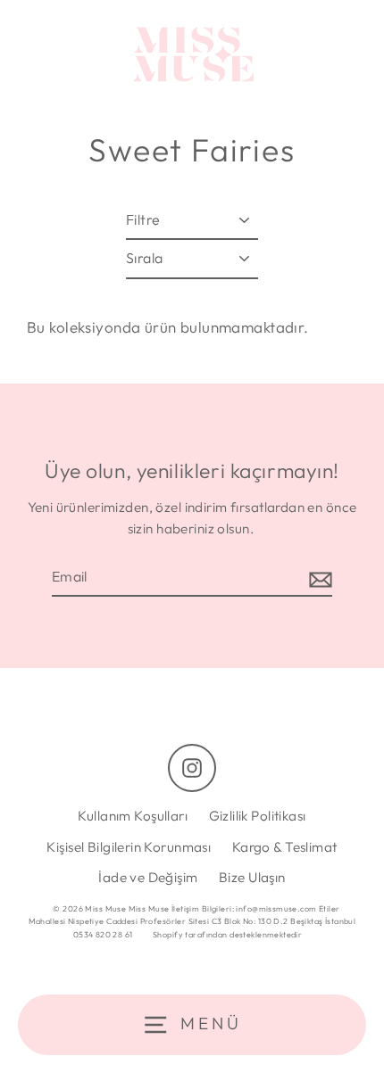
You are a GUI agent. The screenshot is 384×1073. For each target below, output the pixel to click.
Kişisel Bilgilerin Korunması (128, 846)
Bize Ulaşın (252, 877)
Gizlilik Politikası (257, 815)
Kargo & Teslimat (285, 846)
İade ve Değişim (147, 877)
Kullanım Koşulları (133, 815)
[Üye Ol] (318, 578)
